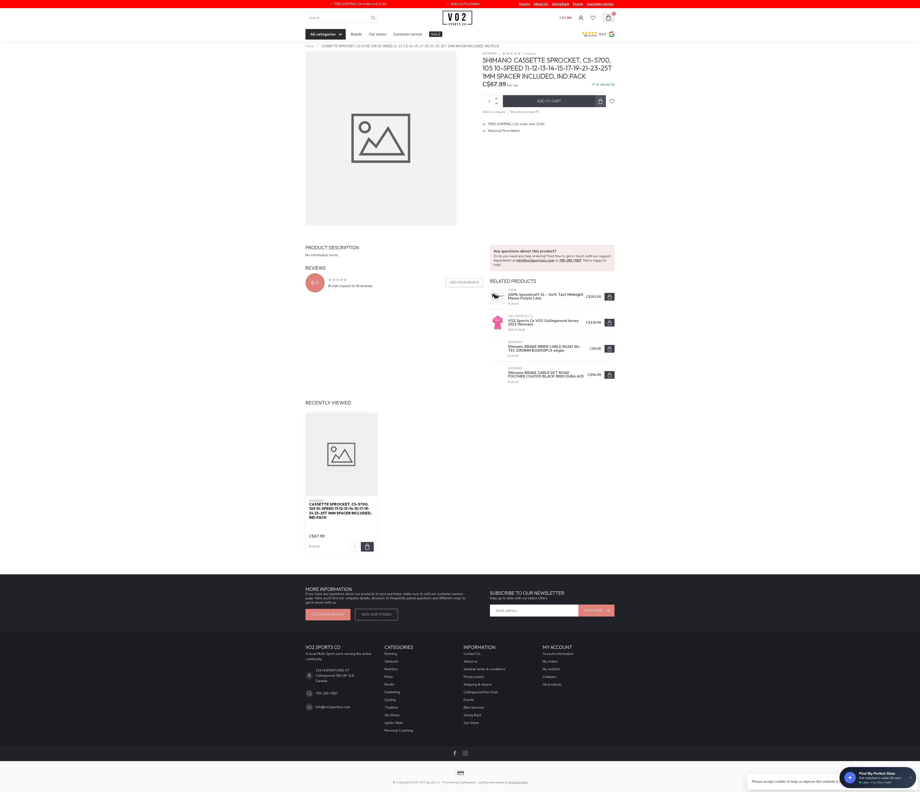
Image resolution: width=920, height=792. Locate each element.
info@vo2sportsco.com (535, 260)
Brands (356, 34)
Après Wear (394, 723)
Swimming (392, 692)
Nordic (389, 684)
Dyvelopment (518, 782)
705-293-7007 (570, 260)
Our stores (377, 34)
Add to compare (494, 112)
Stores (578, 4)
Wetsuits (391, 661)
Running (391, 654)
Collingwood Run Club (481, 692)
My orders (550, 661)
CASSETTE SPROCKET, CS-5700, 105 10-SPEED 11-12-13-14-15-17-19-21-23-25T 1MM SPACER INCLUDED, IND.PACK (410, 46)
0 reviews (529, 54)
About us (470, 661)
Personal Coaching (399, 730)
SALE (435, 34)
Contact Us (472, 654)
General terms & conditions (484, 669)
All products (552, 684)
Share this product (523, 112)
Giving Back (560, 4)
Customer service (600, 4)
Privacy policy (474, 677)
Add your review (464, 282)
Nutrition (391, 669)
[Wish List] (593, 18)
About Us (541, 4)
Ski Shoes (392, 715)
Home (309, 46)
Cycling (390, 700)
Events (524, 4)
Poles (389, 677)
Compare (549, 677)
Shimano (490, 53)
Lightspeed (468, 782)
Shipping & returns (478, 684)
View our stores (376, 614)
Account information (558, 654)
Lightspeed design (491, 782)
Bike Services (474, 707)
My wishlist (551, 669)
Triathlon (391, 707)
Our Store (471, 723)
